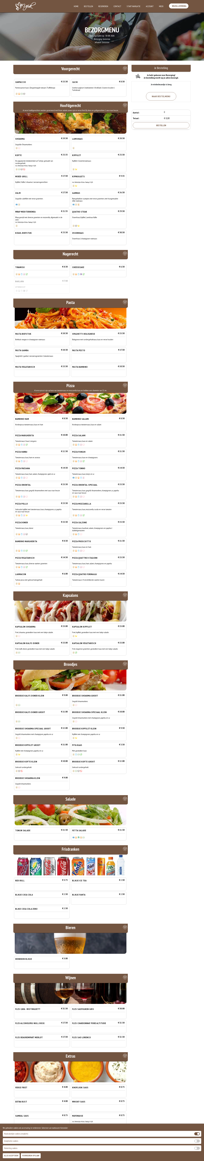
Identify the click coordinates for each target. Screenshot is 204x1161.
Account (150, 6)
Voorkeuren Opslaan (30, 1155)
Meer (161, 6)
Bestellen (88, 6)
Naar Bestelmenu (161, 96)
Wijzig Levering (178, 6)
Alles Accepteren (11, 1155)
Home (76, 6)
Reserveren (103, 6)
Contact (117, 6)
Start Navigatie (133, 6)
